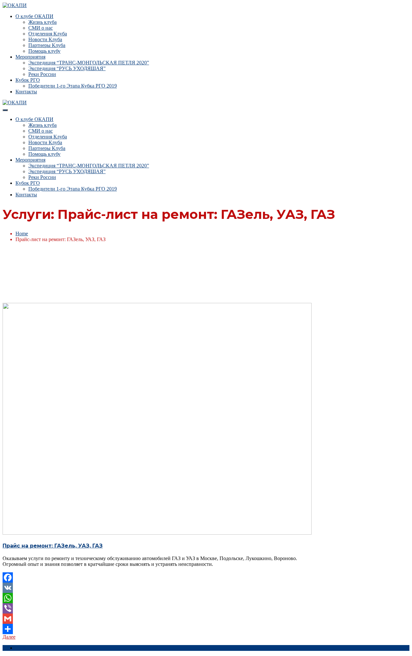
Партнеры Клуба (46, 45)
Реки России (42, 74)
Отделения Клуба (47, 33)
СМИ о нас (40, 28)
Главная (24, 648)
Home (21, 233)
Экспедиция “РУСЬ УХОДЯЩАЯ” (67, 68)
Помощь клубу (44, 51)
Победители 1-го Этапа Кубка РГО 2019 (72, 86)
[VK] (206, 588)
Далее (9, 637)
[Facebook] (206, 577)
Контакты (26, 91)
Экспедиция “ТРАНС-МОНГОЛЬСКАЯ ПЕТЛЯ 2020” (88, 62)
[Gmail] (206, 619)
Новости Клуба (45, 39)
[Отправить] (206, 629)
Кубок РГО (27, 80)
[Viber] (206, 608)
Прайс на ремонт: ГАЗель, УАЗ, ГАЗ (53, 546)
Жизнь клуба (42, 22)
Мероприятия (30, 57)
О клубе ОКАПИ (34, 16)
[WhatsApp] (206, 598)
